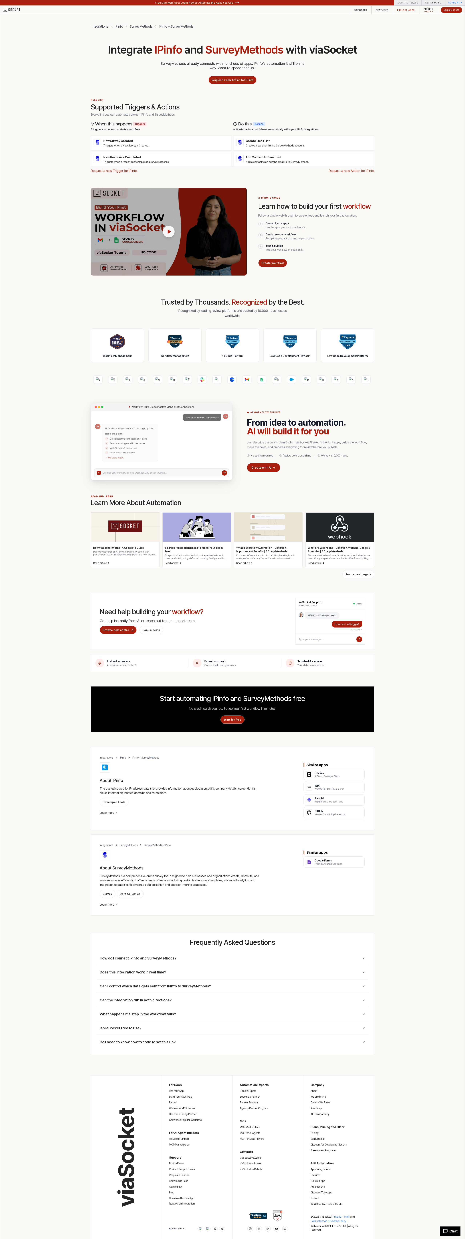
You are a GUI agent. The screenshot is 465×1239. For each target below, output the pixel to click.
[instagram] (250, 1229)
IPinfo (119, 26)
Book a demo (151, 629)
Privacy (337, 1216)
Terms (345, 1216)
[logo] (14, 10)
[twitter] (268, 1229)
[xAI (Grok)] (222, 1229)
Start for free (233, 719)
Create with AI (261, 467)
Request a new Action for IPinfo (233, 79)
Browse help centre (116, 629)
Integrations (99, 26)
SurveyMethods (141, 26)
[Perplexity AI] (215, 1229)
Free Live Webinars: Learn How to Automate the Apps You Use (194, 2)
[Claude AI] (208, 1229)
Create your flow (272, 262)
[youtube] (276, 1229)
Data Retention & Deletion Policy (328, 1220)
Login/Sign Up (451, 10)
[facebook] (259, 1229)
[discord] (285, 1229)
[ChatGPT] (200, 1229)
